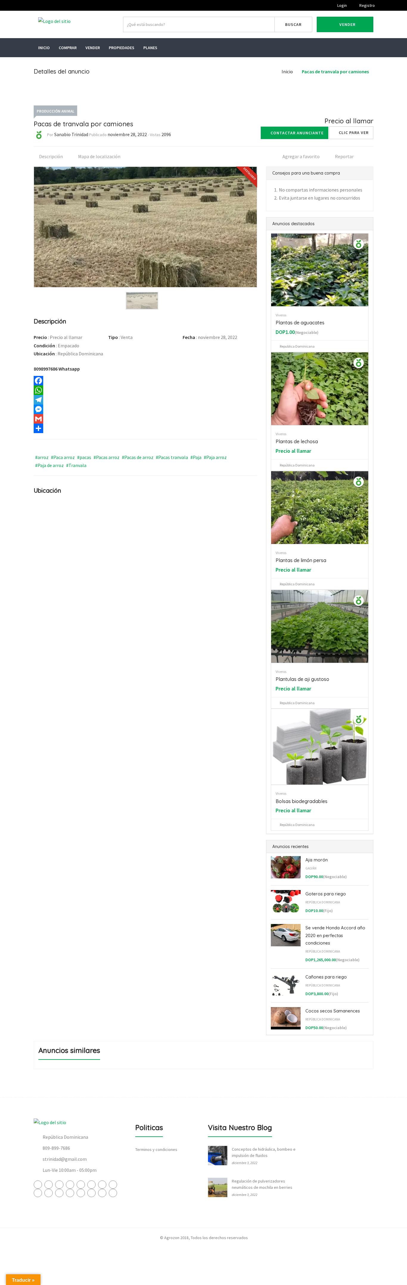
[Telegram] (145, 400)
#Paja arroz (215, 457)
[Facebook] (145, 380)
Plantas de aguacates (300, 323)
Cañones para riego (326, 977)
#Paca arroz (63, 457)
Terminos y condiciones (156, 1149)
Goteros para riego (325, 894)
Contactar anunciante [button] (297, 133)
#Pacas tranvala (172, 457)
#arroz (42, 457)
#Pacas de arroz (137, 457)
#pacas (84, 457)
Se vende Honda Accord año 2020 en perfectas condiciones (335, 935)
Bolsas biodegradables (301, 801)
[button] (351, 132)
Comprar (68, 47)
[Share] (145, 428)
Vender (346, 24)
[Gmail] (145, 419)
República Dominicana (322, 902)
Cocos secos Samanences (332, 1011)
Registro (366, 5)
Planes (150, 47)
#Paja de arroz (49, 465)
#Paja (195, 457)
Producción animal (55, 111)
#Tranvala (76, 465)
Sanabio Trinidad (71, 134)
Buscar (293, 24)
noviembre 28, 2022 (127, 134)
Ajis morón (316, 860)
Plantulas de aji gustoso (302, 679)
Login (341, 5)
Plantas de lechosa (297, 441)
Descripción (50, 156)
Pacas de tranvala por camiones (335, 71)
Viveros (281, 315)
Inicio (44, 47)
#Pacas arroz (106, 457)
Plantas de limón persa (301, 560)
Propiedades (121, 47)
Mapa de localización (98, 156)
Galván (310, 868)
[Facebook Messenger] (145, 409)
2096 (166, 134)
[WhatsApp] (145, 390)
